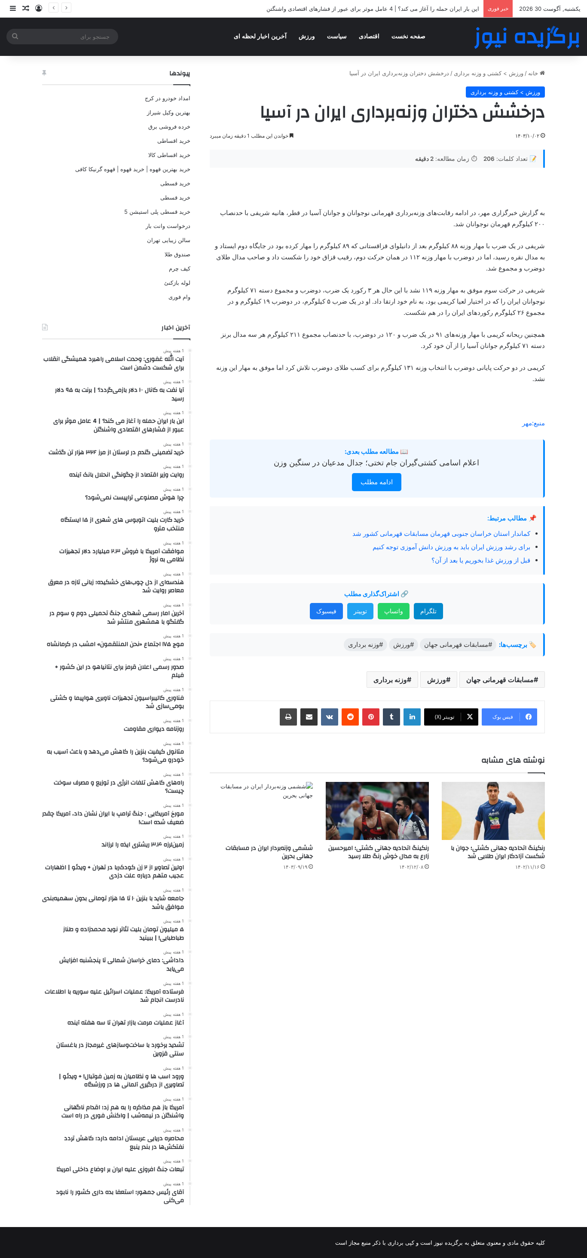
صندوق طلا (177, 254)
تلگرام (428, 611)
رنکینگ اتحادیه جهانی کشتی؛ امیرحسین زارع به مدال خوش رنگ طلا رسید (378, 852)
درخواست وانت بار (168, 225)
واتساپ (393, 611)
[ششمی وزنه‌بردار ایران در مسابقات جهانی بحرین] (261, 811)
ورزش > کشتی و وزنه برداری (488, 73)
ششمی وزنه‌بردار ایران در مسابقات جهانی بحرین (269, 852)
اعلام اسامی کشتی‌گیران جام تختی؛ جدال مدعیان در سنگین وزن (376, 462)
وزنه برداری (390, 679)
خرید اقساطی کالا (169, 154)
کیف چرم (179, 268)
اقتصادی (369, 36)
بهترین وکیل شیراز (168, 112)
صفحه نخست (408, 36)
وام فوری (179, 296)
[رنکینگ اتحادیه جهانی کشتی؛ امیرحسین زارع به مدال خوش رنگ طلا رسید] (377, 811)
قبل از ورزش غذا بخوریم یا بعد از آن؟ (480, 560)
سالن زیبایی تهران (168, 240)
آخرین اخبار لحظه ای (260, 36)
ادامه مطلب (377, 482)
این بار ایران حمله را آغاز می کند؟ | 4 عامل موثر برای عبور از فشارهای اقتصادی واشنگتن (372, 8)
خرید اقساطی (173, 140)
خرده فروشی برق (169, 126)
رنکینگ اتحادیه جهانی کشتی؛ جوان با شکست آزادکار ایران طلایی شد (498, 852)
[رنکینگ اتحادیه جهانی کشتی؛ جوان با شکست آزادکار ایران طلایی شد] (493, 811)
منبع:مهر (533, 423)
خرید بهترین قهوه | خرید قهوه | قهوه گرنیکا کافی (132, 169)
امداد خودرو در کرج (167, 98)
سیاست (337, 36)
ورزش (307, 36)
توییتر (360, 611)
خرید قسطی (175, 183)
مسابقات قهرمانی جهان (500, 679)
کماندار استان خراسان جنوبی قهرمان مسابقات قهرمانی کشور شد (441, 533)
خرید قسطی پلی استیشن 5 (157, 211)
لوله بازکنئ (177, 282)
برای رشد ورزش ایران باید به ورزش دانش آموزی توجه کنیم (451, 547)
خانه (534, 73)
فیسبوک (326, 611)
